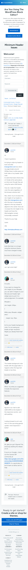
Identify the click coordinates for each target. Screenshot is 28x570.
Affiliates (19, 557)
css (12, 118)
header (21, 118)
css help (16, 118)
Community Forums (9, 102)
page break (12, 119)
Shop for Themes (14, 524)
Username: (8, 78)
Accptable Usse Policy (19, 541)
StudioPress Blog (19, 549)
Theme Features (8, 542)
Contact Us (18, 545)
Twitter (8, 565)
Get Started (8, 544)
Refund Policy (19, 544)
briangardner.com (10, 167)
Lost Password (12, 98)
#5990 (22, 257)
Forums (18, 102)
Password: (8, 84)
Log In (20, 95)
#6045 (22, 397)
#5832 (22, 236)
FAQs (19, 553)
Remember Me (12, 90)
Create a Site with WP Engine (8, 538)
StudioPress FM (8, 561)
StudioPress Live (8, 560)
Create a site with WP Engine (14, 520)
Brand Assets (19, 537)
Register (7, 98)
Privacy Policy (19, 542)
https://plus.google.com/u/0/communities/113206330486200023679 (14, 461)
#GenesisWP (8, 553)
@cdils (17, 347)
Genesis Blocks (14, 30)
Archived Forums (8, 104)
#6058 (22, 434)
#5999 (22, 274)
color (9, 118)
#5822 (22, 145)
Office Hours (9, 347)
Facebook (8, 563)
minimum (6, 119)
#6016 (22, 377)
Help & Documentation (19, 551)
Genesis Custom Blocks (14, 36)
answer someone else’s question (16, 340)
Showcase (8, 545)
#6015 (22, 353)
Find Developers (8, 549)
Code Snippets (19, 555)
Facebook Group (8, 552)
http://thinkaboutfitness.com (13, 229)
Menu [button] (24, 2)
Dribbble (8, 566)
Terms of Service (19, 539)
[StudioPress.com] (7, 2)
